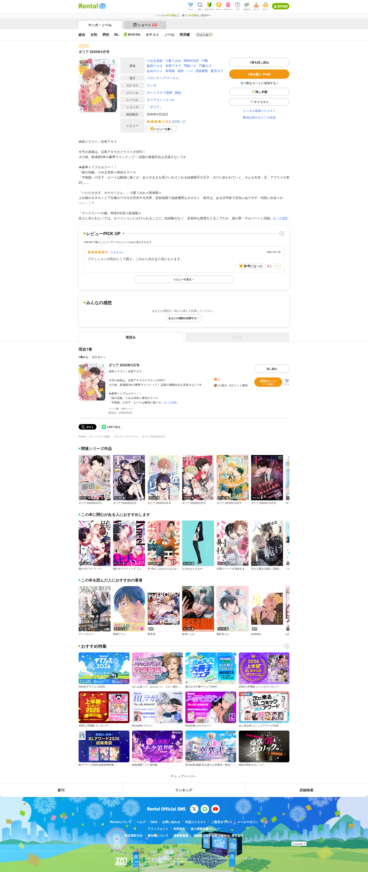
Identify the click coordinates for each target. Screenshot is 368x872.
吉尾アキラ (173, 65)
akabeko (256, 634)
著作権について (158, 835)
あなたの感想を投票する (182, 318)
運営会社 (237, 835)
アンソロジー (86, 634)
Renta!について (120, 822)
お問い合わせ (171, 822)
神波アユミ (119, 634)
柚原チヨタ (155, 65)
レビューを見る (182, 279)
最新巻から (99, 357)
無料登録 (282, 6)
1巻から (83, 357)
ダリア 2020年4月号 (124, 365)
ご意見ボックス (221, 822)
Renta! (82, 436)
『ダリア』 (155, 107)
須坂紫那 (201, 70)
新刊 (61, 789)
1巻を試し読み (259, 62)
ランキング (183, 789)
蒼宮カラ (217, 70)
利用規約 (179, 828)
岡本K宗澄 (191, 60)
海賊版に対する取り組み (210, 835)
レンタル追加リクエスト (259, 110)
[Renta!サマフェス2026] (102, 6)
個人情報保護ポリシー (205, 828)
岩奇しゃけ (188, 634)
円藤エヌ (205, 65)
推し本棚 (261, 91)
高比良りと (223, 634)
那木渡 (151, 634)
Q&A (154, 822)
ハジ (189, 70)
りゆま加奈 (155, 60)
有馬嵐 (170, 70)
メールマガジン (247, 822)
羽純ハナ (190, 65)
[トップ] (88, 6)
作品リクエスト (195, 822)
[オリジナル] (132, 34)
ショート (147, 24)
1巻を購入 (259, 74)
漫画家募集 (181, 835)
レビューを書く (163, 129)
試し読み (272, 369)
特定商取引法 (133, 835)
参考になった (253, 265)
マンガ (151, 85)
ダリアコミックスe (160, 99)
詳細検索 (306, 789)
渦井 (180, 70)
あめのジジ (155, 70)
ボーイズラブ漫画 (159, 92)
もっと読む (281, 218)
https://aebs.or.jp (138, 864)
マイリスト (261, 102)
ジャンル (203, 34)
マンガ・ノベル (100, 24)
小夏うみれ (173, 60)
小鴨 (204, 60)
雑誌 (178, 92)
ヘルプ (141, 822)
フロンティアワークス (163, 78)
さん (117, 252)
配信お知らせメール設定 (259, 117)
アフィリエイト (158, 828)
